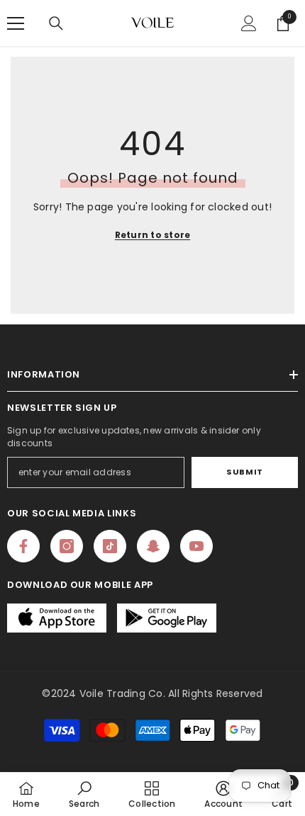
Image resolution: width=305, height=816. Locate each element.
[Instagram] (66, 546)
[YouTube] (196, 546)
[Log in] (249, 23)
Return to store (153, 235)
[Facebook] (23, 546)
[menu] (15, 23)
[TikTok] (110, 546)
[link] (84, 794)
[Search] (56, 23)
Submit (244, 471)
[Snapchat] (153, 546)
